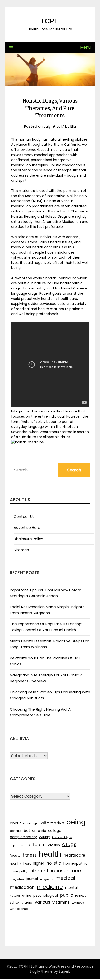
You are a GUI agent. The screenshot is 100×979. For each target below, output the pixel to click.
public (66, 895)
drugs (69, 844)
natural (15, 896)
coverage (62, 837)
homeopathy (18, 871)
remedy (80, 896)
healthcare (74, 855)
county (44, 837)
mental (71, 887)
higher (38, 863)
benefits (16, 831)
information (42, 871)
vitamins (61, 902)
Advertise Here (27, 527)
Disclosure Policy (28, 538)
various (42, 902)
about (15, 823)
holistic (53, 863)
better (30, 830)
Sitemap (21, 549)
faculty (15, 855)
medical (65, 878)
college (54, 830)
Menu (85, 47)
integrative (17, 879)
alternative (52, 823)
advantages (31, 823)
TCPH (50, 21)
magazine (46, 879)
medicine (50, 887)
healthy (15, 863)
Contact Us (24, 516)
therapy (27, 903)
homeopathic (75, 863)
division (54, 845)
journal (32, 878)
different (36, 844)
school (14, 903)
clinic (42, 830)
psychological (45, 895)
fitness (30, 855)
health (50, 854)
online (26, 896)
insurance (69, 870)
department (17, 845)
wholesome (19, 909)
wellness (78, 903)
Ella (73, 126)
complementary (23, 836)
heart (27, 864)
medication (22, 887)
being (76, 822)
